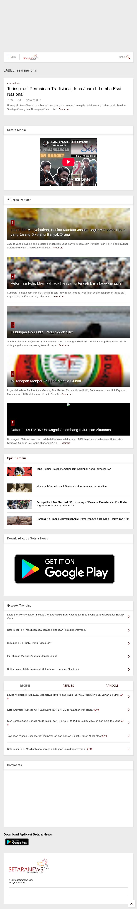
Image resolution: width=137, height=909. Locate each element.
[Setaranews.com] (30, 58)
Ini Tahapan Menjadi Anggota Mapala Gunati (46, 381)
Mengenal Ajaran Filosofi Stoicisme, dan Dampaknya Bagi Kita (72, 486)
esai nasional (13, 83)
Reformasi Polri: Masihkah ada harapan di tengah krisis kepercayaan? (66, 283)
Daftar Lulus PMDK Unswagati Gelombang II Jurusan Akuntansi (61, 430)
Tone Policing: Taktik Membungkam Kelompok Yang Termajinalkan (74, 468)
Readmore (64, 109)
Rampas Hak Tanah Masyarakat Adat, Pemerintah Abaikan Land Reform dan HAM (83, 518)
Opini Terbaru (16, 458)
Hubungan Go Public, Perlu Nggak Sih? (42, 332)
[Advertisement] (68, 24)
